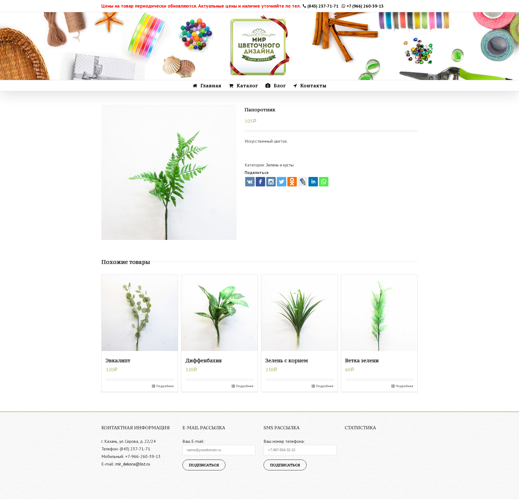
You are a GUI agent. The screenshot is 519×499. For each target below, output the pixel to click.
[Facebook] (260, 181)
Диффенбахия (203, 360)
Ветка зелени (362, 360)
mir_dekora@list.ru (132, 464)
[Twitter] (281, 181)
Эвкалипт (118, 360)
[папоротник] (169, 172)
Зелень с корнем (286, 360)
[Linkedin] (313, 181)
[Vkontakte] (250, 181)
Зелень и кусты (280, 165)
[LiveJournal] (302, 181)
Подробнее (165, 386)
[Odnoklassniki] (292, 181)
